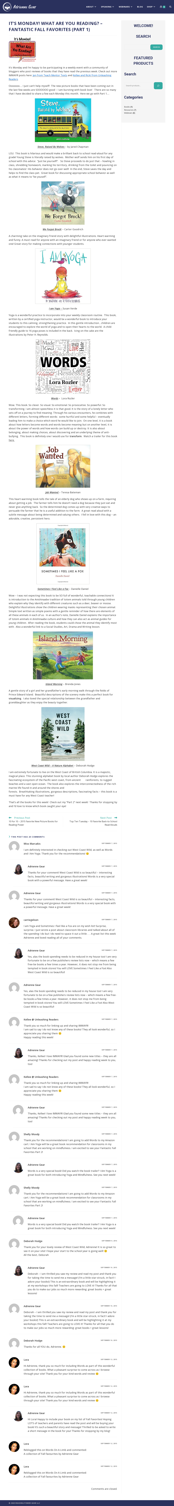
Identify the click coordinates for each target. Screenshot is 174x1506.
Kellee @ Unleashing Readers (41, 1019)
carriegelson (31, 919)
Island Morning (54, 684)
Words (54, 398)
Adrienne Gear (36, 866)
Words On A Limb (56, 1449)
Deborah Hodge (33, 1241)
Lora (26, 1359)
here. (12, 440)
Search (156, 47)
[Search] (158, 85)
